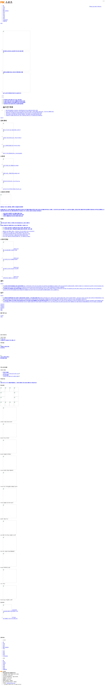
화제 (4, 666)
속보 (4, 6)
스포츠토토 (5, 19)
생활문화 (5, 21)
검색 (1, 23)
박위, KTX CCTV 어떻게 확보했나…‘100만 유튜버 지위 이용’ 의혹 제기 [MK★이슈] (18, 382)
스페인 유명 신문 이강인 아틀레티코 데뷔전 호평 (14, 101)
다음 (4, 337)
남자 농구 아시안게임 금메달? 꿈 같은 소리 (12, 188)
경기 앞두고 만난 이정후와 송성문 (10, 259)
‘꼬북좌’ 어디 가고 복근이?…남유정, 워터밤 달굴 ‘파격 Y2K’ (16, 232)
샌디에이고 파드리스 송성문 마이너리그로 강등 (13, 51)
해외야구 (2, 305)
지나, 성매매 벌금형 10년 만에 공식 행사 (11, 145)
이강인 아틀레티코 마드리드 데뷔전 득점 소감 (13, 215)
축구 (4, 9)
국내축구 (2, 306)
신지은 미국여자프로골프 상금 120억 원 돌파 (13, 285)
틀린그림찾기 (6, 10)
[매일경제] (3, 671)
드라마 (4, 662)
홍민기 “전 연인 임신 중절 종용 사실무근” (12, 129)
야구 (4, 8)
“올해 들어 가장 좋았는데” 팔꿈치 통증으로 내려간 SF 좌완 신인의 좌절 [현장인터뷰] (24, 112)
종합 (1, 309)
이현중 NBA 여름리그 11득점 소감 (10, 277)
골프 (4, 12)
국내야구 (2, 304)
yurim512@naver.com (11, 683)
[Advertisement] (52, 27)
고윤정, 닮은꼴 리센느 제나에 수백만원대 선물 (13, 72)
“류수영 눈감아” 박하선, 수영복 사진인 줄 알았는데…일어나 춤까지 (15, 222)
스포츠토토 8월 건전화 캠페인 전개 (10, 611)
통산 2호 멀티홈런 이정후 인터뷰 (10, 250)
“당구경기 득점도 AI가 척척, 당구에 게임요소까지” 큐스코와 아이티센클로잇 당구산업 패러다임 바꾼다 (26, 300)
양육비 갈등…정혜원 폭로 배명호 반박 (11, 173)
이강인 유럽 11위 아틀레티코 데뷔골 (10, 165)
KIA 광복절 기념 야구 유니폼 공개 (10, 618)
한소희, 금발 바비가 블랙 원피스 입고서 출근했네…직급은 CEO (14, 225)
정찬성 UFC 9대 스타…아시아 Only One (11, 181)
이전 (2, 337)
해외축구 (2, 307)
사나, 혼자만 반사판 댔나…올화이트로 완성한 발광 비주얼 (15, 235)
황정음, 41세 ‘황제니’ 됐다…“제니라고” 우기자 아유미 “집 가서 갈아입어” (19, 231)
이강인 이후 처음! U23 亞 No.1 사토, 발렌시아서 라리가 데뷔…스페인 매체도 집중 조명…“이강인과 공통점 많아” (30, 111)
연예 (4, 15)
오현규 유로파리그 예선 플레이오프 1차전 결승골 (14, 102)
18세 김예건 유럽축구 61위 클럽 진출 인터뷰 (12, 213)
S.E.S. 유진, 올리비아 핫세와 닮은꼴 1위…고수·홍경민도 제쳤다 (16, 236)
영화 (4, 664)
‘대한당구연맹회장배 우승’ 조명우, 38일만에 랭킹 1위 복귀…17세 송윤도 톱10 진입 (22, 297)
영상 (4, 18)
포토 (4, 17)
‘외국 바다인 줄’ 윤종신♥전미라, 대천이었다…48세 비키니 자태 (16, 233)
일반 (4, 14)
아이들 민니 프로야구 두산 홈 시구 (7, 340)
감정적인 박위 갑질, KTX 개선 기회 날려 (13, 99)
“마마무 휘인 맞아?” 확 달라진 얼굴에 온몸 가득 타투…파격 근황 (18, 229)
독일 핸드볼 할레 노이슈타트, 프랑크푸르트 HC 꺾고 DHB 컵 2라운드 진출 (22, 110)
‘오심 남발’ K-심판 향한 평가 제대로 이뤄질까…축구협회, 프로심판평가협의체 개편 (23, 114)
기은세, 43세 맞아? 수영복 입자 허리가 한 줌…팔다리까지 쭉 (17, 227)
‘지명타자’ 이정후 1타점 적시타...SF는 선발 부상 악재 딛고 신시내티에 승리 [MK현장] (24, 115)
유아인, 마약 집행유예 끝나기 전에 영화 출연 (12, 153)
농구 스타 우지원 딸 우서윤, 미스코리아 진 (12, 93)
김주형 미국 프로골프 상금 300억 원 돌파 (13, 288)
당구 (4, 13)
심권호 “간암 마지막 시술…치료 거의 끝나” (12, 137)
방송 (4, 661)
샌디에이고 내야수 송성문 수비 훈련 (10, 268)
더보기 (1, 117)
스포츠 (1, 315)
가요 (4, 665)
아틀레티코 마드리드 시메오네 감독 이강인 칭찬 (13, 214)
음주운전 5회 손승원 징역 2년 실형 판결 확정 (13, 103)
